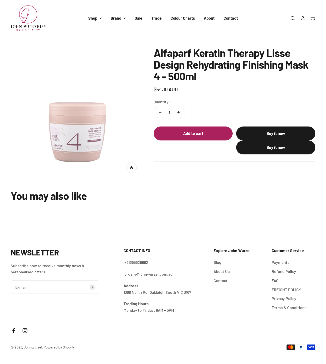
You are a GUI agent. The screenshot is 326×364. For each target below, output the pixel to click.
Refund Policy (284, 271)
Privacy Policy (284, 298)
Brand (116, 18)
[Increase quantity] (178, 112)
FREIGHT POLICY (286, 289)
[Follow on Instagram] (25, 331)
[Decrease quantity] (160, 112)
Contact (231, 18)
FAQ (275, 280)
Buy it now (276, 133)
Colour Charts (183, 18)
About (209, 18)
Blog (217, 262)
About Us (222, 271)
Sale (138, 18)
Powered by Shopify (59, 347)
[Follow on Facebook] (14, 331)
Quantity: (162, 101)
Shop (92, 18)
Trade (156, 18)
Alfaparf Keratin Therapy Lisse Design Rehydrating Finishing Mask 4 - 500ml (255, 344)
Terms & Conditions (289, 307)
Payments (280, 262)
